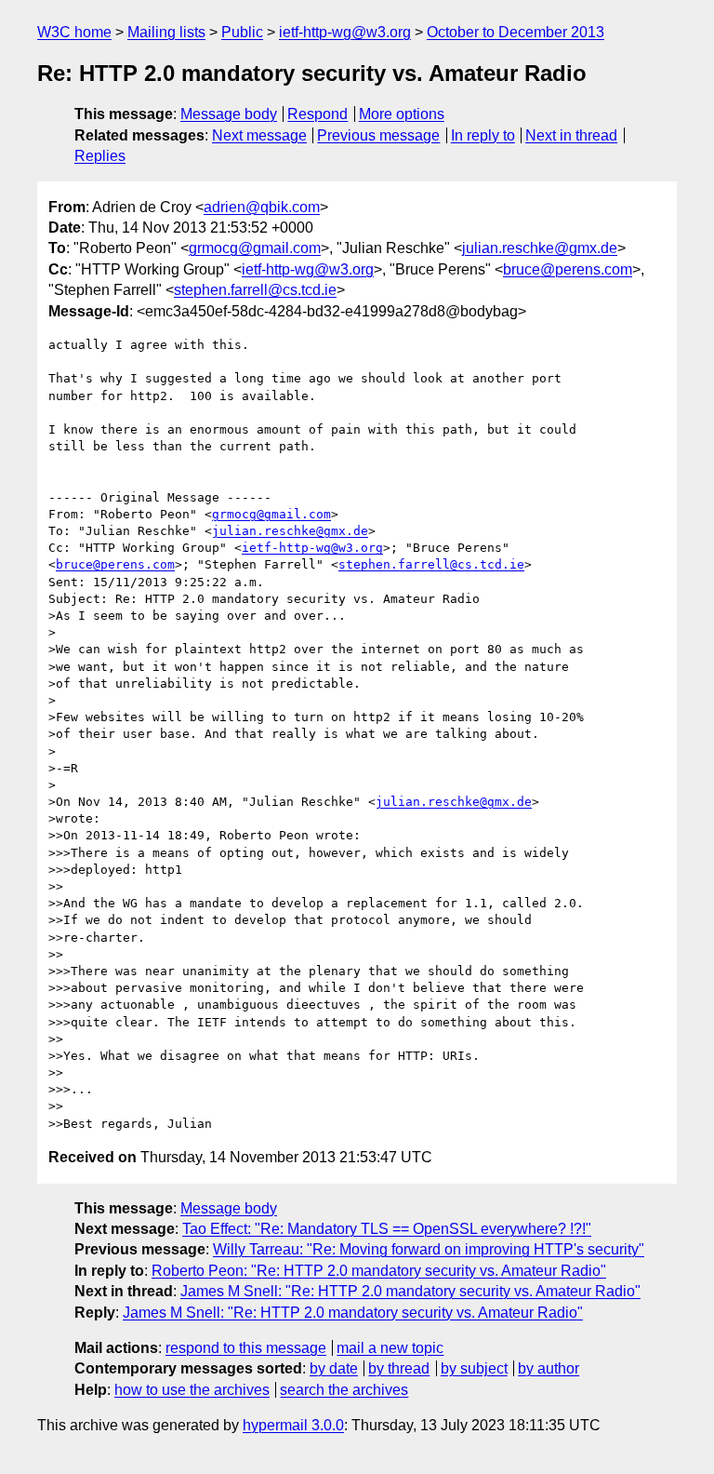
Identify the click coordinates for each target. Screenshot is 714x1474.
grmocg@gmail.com (255, 248)
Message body (228, 114)
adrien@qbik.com (262, 207)
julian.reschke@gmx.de (539, 248)
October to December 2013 (515, 32)
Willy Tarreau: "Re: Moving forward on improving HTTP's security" (428, 1249)
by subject (474, 1368)
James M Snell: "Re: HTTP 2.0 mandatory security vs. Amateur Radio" (410, 1291)
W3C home (74, 32)
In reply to (483, 135)
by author (548, 1368)
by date (334, 1368)
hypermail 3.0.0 (293, 1425)
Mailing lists (166, 32)
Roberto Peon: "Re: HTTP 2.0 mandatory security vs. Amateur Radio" (379, 1271)
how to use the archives (192, 1390)
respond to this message (245, 1348)
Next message (259, 135)
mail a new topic (390, 1348)
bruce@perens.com (567, 269)
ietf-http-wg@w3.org (345, 32)
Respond (317, 114)
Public (242, 32)
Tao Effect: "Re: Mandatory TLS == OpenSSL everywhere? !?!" (386, 1229)
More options (401, 114)
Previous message (378, 135)
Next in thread (571, 135)
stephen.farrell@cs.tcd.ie (255, 290)
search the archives (344, 1390)
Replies (100, 156)
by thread (399, 1368)
